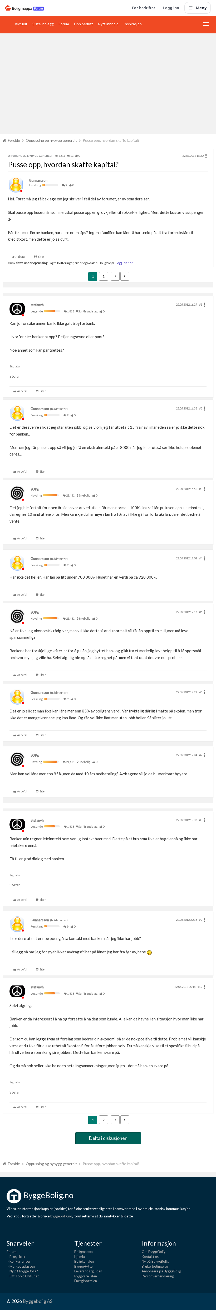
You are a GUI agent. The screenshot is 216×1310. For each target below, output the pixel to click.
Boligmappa (83, 1252)
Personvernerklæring (158, 1276)
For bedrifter (143, 7)
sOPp (35, 489)
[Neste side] (125, 276)
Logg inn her (124, 263)
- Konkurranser (18, 1261)
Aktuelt (21, 24)
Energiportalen (85, 1281)
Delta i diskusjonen (108, 1138)
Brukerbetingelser (155, 1266)
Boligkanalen (84, 1261)
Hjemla (79, 1257)
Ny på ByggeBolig (155, 1261)
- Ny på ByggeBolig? (22, 1271)
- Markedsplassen (21, 1266)
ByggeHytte (83, 1266)
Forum (64, 24)
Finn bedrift (83, 24)
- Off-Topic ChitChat (23, 1276)
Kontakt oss (151, 1257)
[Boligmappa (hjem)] (24, 8)
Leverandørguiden (88, 1271)
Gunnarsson (38, 180)
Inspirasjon (133, 24)
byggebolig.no (61, 1216)
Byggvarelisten (85, 1276)
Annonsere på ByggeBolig (161, 1271)
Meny (201, 7)
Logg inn (171, 7)
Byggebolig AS (37, 1301)
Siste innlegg (43, 24)
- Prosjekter (16, 1257)
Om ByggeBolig (153, 1252)
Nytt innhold (108, 24)
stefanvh (37, 305)
